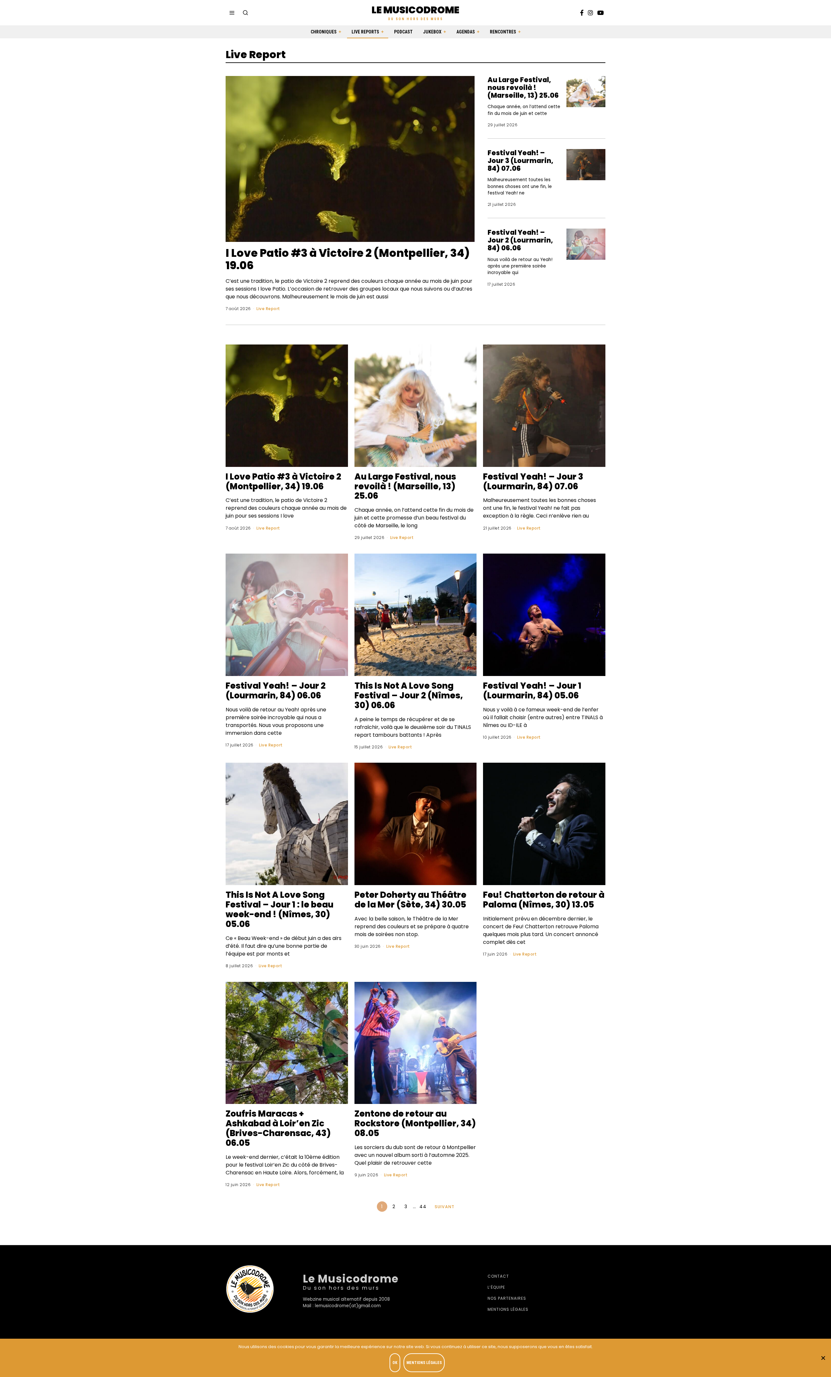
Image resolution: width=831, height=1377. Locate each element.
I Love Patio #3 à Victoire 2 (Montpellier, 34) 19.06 (348, 259)
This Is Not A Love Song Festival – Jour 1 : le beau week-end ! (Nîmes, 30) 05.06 (279, 909)
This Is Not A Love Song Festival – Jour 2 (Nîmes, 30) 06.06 (408, 695)
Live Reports (365, 31)
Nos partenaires (507, 1298)
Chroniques (324, 31)
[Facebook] (581, 13)
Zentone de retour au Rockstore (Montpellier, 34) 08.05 (415, 1123)
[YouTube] (600, 13)
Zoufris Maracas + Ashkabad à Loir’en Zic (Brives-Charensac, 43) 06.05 (278, 1128)
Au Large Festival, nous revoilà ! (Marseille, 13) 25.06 (523, 87)
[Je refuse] (823, 1358)
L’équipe (496, 1287)
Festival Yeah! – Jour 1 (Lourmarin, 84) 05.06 (532, 690)
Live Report (268, 308)
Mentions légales (508, 1309)
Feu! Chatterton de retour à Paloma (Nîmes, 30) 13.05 (543, 899)
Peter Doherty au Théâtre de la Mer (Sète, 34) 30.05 (410, 899)
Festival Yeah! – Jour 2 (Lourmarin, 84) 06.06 (520, 240)
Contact (498, 1276)
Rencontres (503, 31)
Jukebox (432, 31)
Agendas (465, 31)
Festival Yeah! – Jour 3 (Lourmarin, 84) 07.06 (520, 160)
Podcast (403, 31)
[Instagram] (590, 13)
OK (394, 1362)
